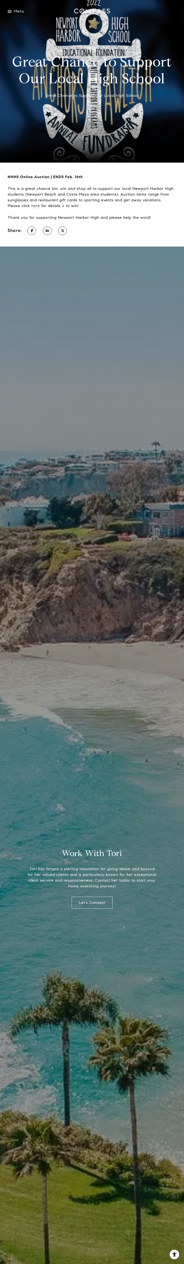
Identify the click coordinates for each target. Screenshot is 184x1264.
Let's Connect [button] (92, 902)
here (36, 205)
